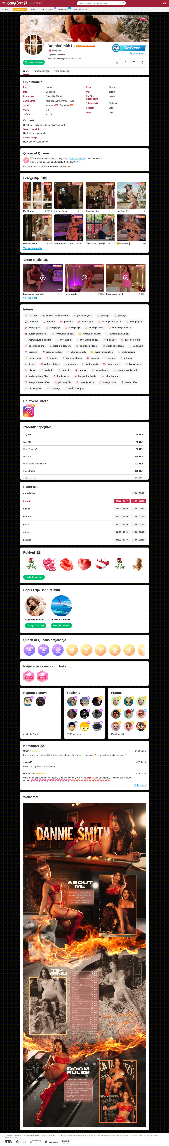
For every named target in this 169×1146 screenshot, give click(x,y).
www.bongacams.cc (33, 1135)
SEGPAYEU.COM (64, 1135)
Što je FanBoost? (138, 53)
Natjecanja (62, 9)
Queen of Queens (77, 158)
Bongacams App (80, 9)
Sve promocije (47, 9)
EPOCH (54, 1135)
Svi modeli (6, 9)
